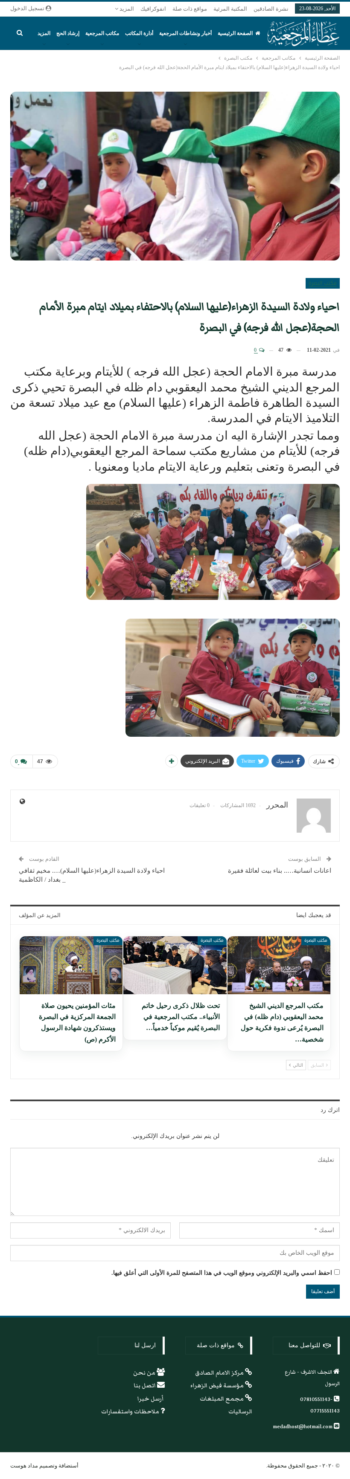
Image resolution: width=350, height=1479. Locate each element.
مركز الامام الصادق (220, 1373)
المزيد (126, 9)
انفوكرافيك (153, 9)
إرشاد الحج (67, 33)
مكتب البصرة (323, 283)
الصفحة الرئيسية (235, 33)
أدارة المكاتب (139, 33)
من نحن (145, 1373)
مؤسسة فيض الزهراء (217, 1385)
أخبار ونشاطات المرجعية (185, 33)
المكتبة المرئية (230, 9)
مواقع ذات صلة (189, 9)
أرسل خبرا (151, 1399)
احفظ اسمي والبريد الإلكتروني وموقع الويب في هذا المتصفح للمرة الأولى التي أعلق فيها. (221, 1273)
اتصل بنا (145, 1385)
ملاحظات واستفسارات (130, 1411)
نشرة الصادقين (271, 9)
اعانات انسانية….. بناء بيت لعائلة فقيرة (279, 870)
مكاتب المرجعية (102, 33)
